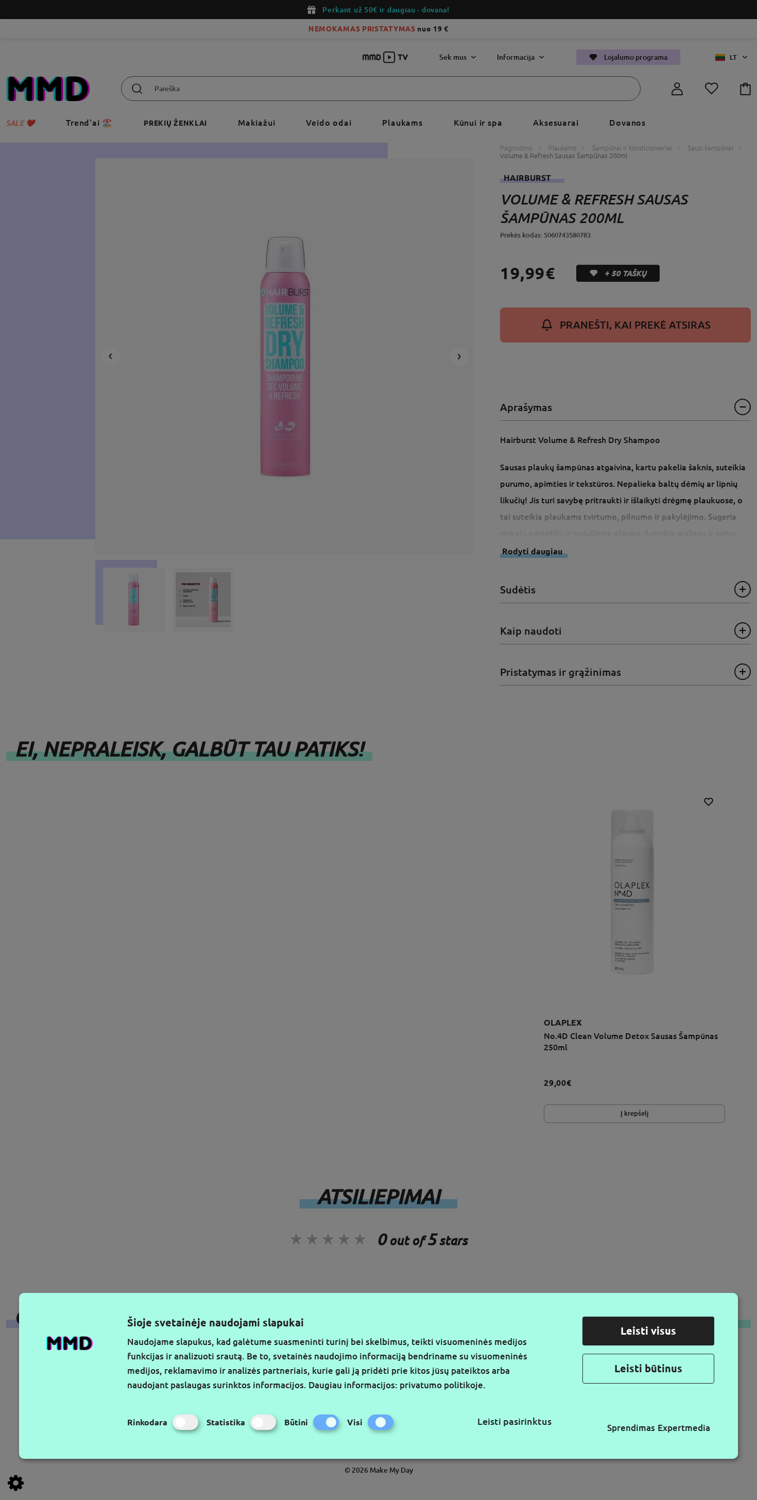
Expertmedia (684, 1428)
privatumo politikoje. (443, 1385)
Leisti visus (648, 1331)
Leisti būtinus (648, 1368)
